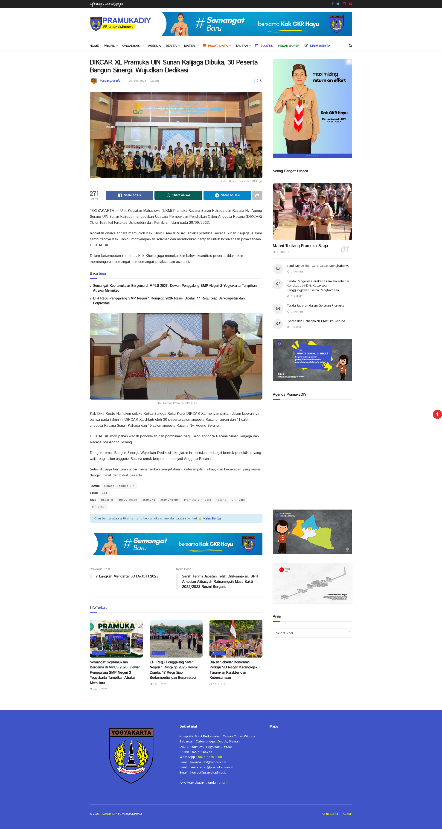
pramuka (148, 500)
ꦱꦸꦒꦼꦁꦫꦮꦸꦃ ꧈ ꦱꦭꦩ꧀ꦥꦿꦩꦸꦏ (106, 4)
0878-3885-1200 (210, 757)
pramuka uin (169, 500)
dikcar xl (106, 500)
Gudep (155, 81)
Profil (109, 45)
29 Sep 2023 (137, 81)
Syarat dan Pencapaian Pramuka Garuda (316, 321)
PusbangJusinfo (110, 81)
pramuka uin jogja (197, 500)
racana (221, 500)
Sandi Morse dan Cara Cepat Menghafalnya (318, 266)
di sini (223, 782)
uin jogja (238, 500)
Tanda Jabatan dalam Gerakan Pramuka (315, 305)
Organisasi (131, 45)
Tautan (241, 45)
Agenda (154, 45)
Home (94, 45)
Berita (171, 45)
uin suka (98, 507)
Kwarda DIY (109, 814)
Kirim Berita (330, 814)
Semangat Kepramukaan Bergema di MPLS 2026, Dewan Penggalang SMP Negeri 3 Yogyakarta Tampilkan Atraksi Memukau (115, 673)
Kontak (347, 814)
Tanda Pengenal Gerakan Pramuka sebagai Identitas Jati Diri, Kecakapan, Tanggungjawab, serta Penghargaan (318, 286)
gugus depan (127, 500)
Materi (189, 45)
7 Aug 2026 (100, 689)
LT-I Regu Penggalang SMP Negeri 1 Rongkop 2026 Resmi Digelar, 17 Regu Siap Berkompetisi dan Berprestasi (173, 670)
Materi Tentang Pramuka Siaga (300, 246)
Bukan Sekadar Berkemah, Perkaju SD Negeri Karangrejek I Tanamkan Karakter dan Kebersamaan (234, 670)
